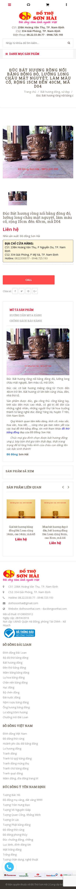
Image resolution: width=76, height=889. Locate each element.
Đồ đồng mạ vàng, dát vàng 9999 (22, 800)
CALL (28, 280)
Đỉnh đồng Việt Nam (15, 733)
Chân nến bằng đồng (15, 682)
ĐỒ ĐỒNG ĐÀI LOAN (17, 644)
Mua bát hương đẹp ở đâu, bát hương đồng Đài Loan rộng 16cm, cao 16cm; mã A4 (55, 532)
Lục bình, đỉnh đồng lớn (17, 844)
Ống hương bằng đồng (16, 707)
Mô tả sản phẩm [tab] (22, 310)
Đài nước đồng (11, 697)
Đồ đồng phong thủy (15, 834)
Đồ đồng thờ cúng (13, 738)
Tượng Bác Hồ (11, 795)
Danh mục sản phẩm (24, 54)
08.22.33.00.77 (26, 597)
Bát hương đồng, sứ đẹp (55, 91)
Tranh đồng (10, 753)
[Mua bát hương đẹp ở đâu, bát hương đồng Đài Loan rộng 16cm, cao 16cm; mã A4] (55, 508)
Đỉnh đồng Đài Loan (15, 652)
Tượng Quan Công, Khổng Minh (22, 814)
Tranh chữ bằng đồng (15, 768)
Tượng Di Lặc (11, 819)
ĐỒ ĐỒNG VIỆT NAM (18, 725)
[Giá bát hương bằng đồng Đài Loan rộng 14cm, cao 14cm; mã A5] (21, 508)
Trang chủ (30, 91)
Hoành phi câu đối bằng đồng (20, 743)
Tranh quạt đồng (13, 773)
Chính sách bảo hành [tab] (26, 321)
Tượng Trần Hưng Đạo (16, 805)
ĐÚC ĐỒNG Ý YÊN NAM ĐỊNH (24, 787)
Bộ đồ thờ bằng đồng (15, 657)
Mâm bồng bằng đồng (16, 672)
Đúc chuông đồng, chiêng (18, 839)
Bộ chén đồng (11, 692)
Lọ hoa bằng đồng (14, 677)
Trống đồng (10, 854)
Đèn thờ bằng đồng (14, 667)
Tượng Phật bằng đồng (16, 824)
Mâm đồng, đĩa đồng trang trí (20, 778)
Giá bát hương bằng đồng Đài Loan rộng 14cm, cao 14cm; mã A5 (21, 530)
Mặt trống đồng (12, 849)
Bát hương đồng (12, 662)
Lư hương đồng (12, 748)
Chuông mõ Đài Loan (15, 717)
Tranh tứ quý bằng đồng (17, 758)
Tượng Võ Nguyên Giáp (17, 810)
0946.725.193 (45, 597)
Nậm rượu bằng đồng (16, 702)
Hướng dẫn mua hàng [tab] (26, 315)
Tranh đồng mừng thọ (16, 763)
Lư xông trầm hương (15, 712)
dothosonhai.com (29, 608)
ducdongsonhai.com (55, 608)
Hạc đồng (8, 687)
